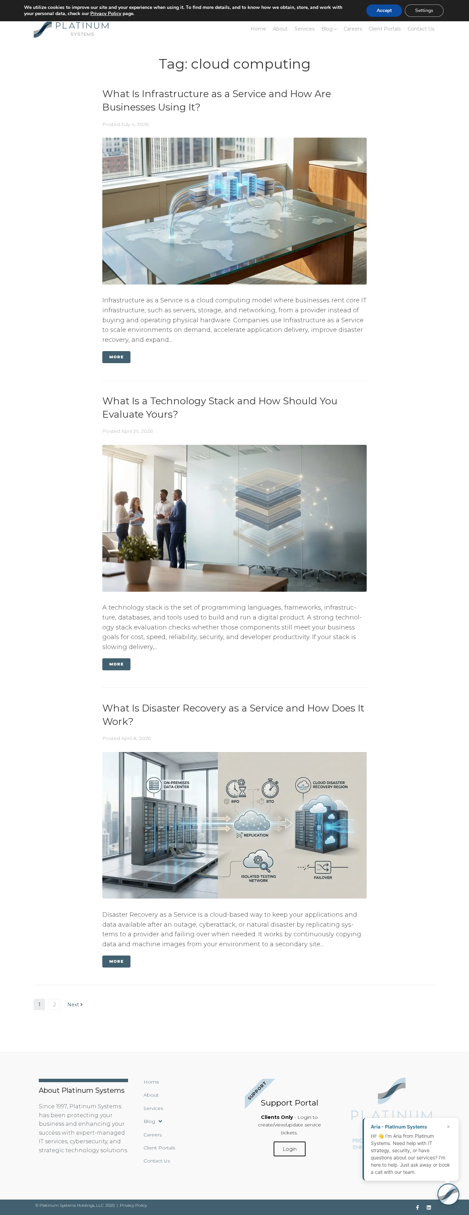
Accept (384, 10)
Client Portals (385, 29)
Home (258, 29)
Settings (424, 10)
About (280, 29)
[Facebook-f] (417, 1207)
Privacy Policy (133, 1205)
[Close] (448, 1126)
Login (290, 1149)
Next (73, 1005)
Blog (327, 29)
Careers (353, 29)
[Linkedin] (429, 1207)
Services (304, 29)
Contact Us (421, 29)
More (116, 357)
